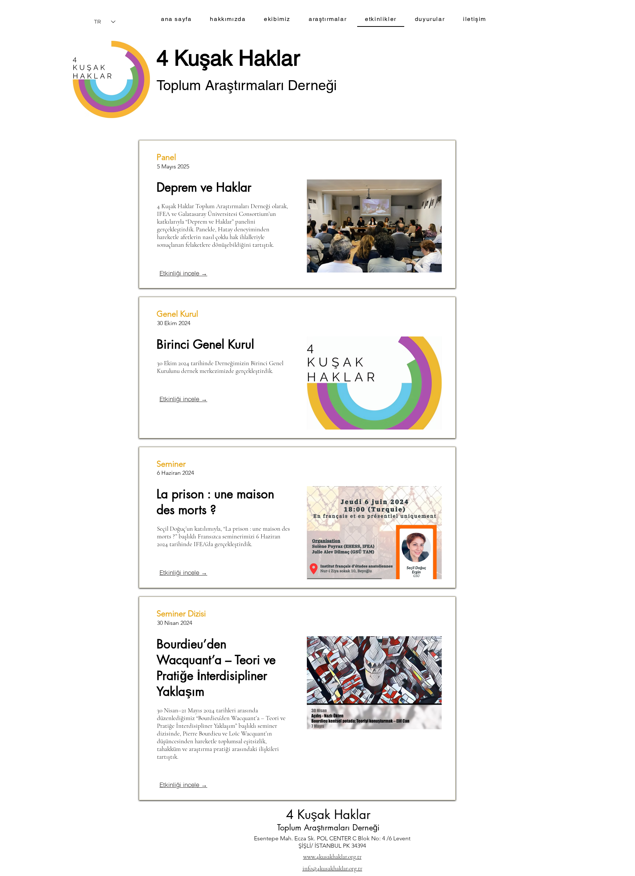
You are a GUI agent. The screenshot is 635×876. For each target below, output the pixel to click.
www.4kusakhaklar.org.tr (332, 857)
